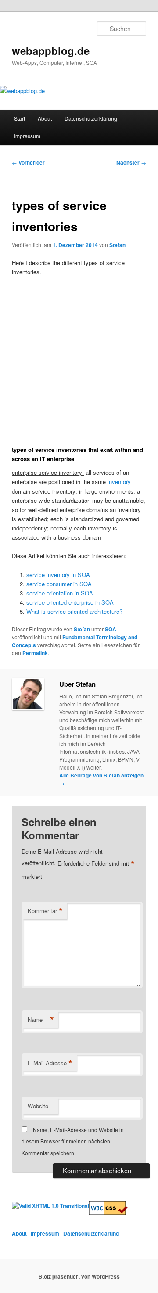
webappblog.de (51, 50)
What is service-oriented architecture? (74, 611)
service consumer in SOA (59, 584)
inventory (119, 481)
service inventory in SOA (58, 574)
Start (19, 118)
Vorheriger (28, 162)
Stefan (117, 245)
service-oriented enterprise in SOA (70, 602)
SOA (110, 629)
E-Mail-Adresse (50, 1063)
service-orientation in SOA (59, 593)
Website (38, 1106)
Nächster (131, 162)
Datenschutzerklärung (91, 118)
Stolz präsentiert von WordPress (79, 1276)
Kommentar (45, 911)
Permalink (35, 653)
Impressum (27, 136)
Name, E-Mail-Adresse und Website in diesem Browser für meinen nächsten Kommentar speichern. (73, 1141)
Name (41, 1020)
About (45, 118)
